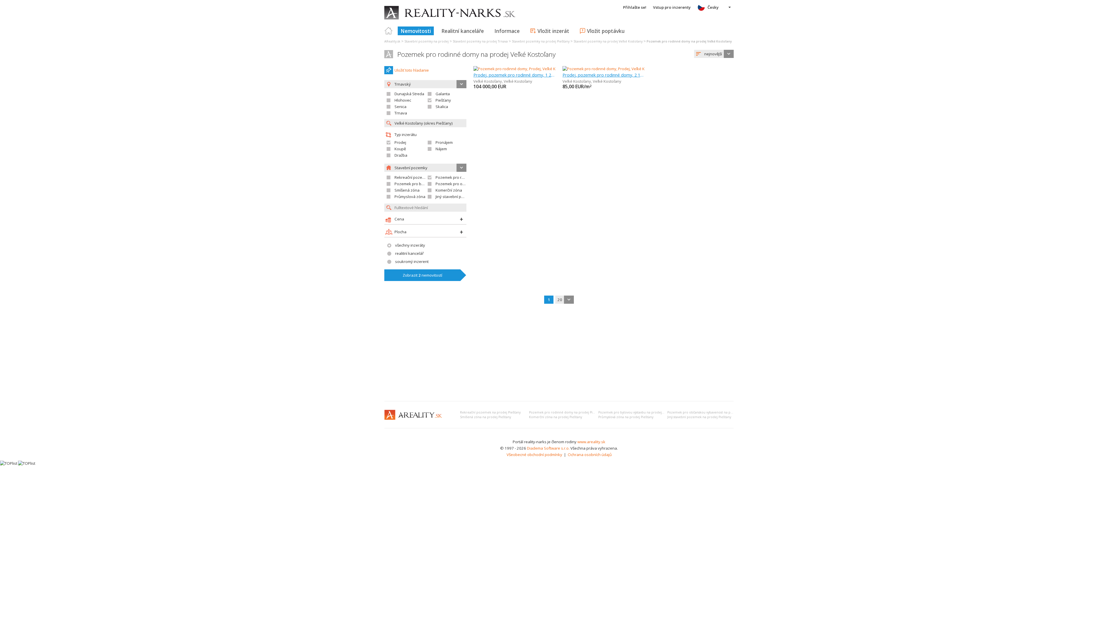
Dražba (401, 155)
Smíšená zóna (407, 190)
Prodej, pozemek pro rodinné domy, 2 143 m (603, 75)
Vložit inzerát (553, 30)
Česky (713, 7)
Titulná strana (388, 30)
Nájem (441, 148)
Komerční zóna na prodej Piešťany (555, 417)
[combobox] (714, 54)
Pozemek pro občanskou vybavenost (469, 183)
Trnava (401, 113)
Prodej (400, 142)
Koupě (400, 148)
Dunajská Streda (409, 93)
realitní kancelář (409, 253)
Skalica (442, 106)
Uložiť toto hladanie (412, 70)
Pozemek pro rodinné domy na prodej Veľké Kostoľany (476, 54)
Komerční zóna (449, 190)
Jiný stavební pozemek (455, 196)
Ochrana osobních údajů (590, 454)
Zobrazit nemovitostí (422, 275)
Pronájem (444, 142)
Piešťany (443, 100)
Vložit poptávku (606, 30)
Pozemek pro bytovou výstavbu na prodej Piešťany (636, 412)
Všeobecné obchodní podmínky (534, 454)
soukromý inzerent (412, 261)
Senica (400, 106)
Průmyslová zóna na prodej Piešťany (625, 417)
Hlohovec (403, 100)
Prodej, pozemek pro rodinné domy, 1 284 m (514, 75)
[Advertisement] (559, 353)
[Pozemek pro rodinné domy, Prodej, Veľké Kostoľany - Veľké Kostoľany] (535, 68)
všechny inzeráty (410, 245)
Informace (507, 30)
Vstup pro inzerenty (672, 7)
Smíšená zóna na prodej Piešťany (485, 417)
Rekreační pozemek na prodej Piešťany (490, 412)
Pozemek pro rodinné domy (460, 177)
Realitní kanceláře (462, 30)
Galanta (443, 93)
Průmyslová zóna (410, 196)
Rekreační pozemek (412, 177)
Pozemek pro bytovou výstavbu (423, 183)
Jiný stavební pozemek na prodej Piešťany (699, 417)
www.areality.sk (591, 441)
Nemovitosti (416, 30)
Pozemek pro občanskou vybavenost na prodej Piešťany (709, 412)
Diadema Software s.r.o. (548, 448)
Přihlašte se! (634, 7)
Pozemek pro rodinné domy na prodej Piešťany (565, 412)
